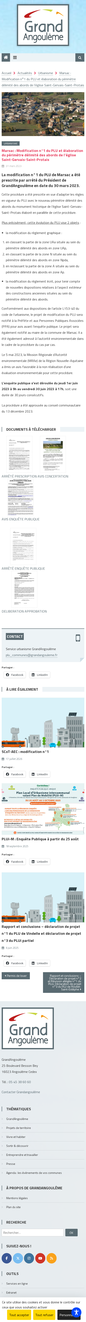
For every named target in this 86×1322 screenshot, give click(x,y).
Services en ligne (17, 1283)
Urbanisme (11, 143)
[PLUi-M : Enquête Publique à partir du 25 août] (43, 809)
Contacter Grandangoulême (21, 1091)
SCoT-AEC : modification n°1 (25, 751)
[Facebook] (7, 1258)
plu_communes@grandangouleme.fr (31, 654)
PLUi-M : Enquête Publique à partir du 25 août (40, 839)
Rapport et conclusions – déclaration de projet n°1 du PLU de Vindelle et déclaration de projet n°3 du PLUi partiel (41, 934)
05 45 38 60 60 (20, 1081)
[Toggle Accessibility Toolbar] (76, 1312)
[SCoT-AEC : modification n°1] (43, 722)
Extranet (11, 1292)
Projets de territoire (18, 1128)
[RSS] (52, 1258)
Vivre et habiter (15, 1137)
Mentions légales (17, 1198)
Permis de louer (17, 975)
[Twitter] (18, 1258)
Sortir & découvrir (17, 1146)
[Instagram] (29, 1258)
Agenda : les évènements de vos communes (34, 1172)
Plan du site (13, 1207)
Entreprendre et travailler (22, 1155)
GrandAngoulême (17, 1119)
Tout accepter (19, 1314)
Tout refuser (44, 1314)
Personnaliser (68, 1314)
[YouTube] (40, 1258)
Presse (10, 1164)
